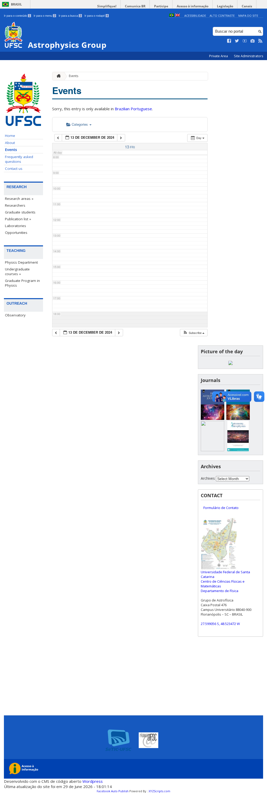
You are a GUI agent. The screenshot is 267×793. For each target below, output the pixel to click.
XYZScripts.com (159, 791)
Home (10, 135)
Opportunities (16, 232)
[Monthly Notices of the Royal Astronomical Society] (212, 449)
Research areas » (19, 198)
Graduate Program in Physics (22, 283)
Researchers (15, 205)
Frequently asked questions (19, 159)
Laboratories (15, 225)
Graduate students (20, 212)
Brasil (16, 4)
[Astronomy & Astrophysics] (238, 449)
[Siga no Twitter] (237, 41)
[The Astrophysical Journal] (212, 418)
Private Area (219, 56)
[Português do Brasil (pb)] (171, 16)
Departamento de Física (219, 590)
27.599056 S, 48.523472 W (220, 623)
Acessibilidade (195, 16)
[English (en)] (177, 16)
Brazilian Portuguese (133, 108)
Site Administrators (248, 56)
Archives (208, 478)
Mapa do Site (248, 16)
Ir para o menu (44, 15)
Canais (247, 6)
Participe (161, 6)
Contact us (13, 168)
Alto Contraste (222, 16)
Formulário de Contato (221, 507)
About (10, 142)
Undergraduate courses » (17, 271)
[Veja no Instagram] (253, 41)
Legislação (225, 6)
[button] (193, 332)
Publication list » (18, 219)
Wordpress (92, 781)
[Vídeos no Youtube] (245, 41)
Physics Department (21, 262)
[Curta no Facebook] (229, 41)
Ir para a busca (70, 15)
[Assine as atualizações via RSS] (260, 41)
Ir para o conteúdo (17, 15)
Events (11, 149)
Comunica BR (135, 6)
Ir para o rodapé (96, 15)
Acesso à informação (192, 6)
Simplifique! (106, 6)
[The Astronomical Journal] (238, 418)
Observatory (15, 315)
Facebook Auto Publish (113, 791)
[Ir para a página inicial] (57, 76)
